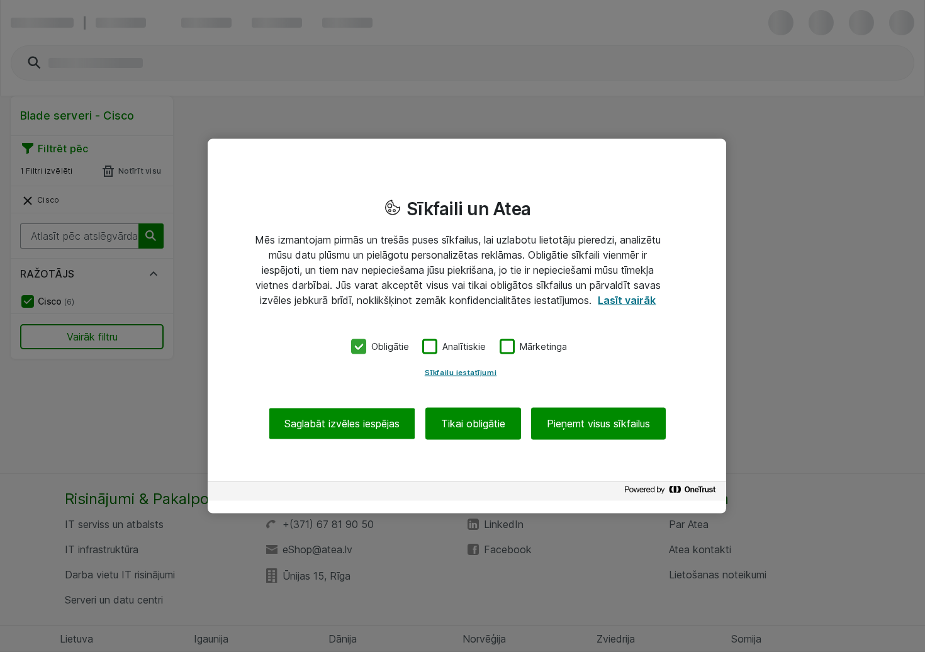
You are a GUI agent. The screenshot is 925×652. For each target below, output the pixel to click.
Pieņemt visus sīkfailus (598, 423)
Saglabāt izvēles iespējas (342, 423)
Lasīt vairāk (627, 300)
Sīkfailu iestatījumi (460, 372)
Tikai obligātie (473, 423)
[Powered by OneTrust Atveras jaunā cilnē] (672, 492)
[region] (467, 326)
